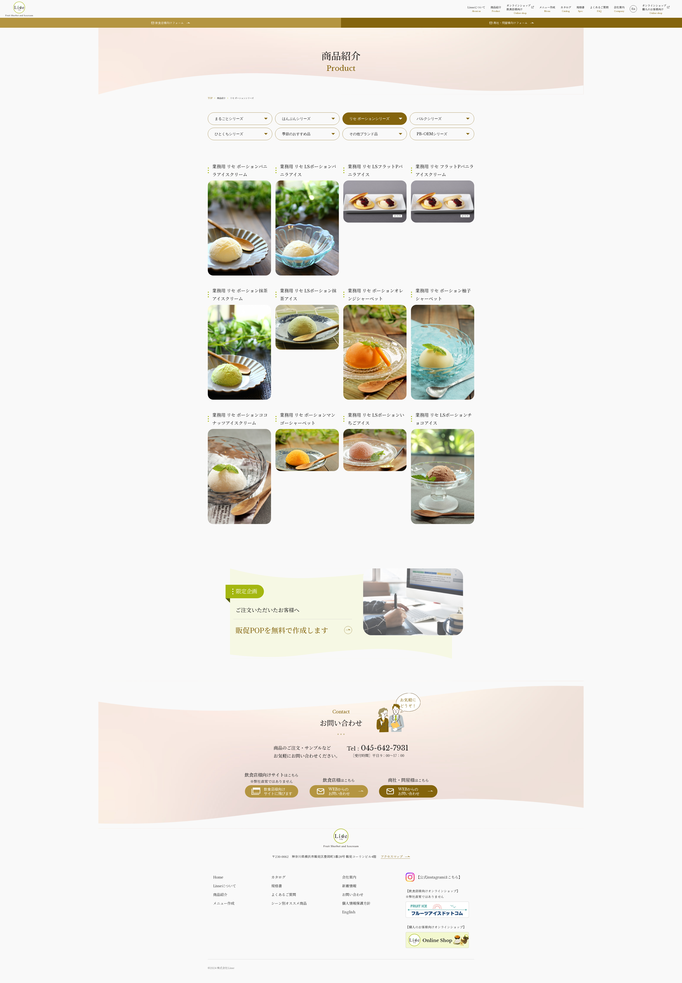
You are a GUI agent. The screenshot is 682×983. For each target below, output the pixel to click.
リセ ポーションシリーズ (369, 119)
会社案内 (349, 877)
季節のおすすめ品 (296, 134)
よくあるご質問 (283, 894)
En (633, 8)
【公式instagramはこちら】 (439, 877)
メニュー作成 (223, 903)
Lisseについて (224, 885)
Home (218, 877)
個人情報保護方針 (356, 903)
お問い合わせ (352, 894)
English (348, 911)
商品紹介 (220, 894)
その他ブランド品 (363, 134)
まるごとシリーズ (229, 119)
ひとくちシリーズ (229, 134)
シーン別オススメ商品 (289, 903)
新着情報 (349, 885)
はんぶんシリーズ (296, 119)
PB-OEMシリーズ (432, 134)
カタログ (278, 877)
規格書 (276, 885)
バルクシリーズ (429, 119)
